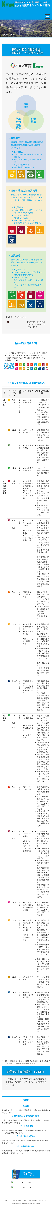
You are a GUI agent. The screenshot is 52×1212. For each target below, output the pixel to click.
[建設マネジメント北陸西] (26, 4)
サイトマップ (43, 1200)
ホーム (7, 1200)
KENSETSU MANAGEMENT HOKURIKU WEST (26, 1203)
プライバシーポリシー (18, 1200)
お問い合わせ (32, 1200)
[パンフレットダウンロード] (26, 1174)
